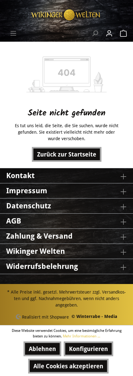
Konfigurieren (88, 348)
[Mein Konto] (109, 33)
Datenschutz (28, 206)
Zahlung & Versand (39, 236)
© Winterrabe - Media (94, 316)
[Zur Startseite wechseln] (66, 15)
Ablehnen (42, 348)
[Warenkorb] (121, 33)
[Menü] (13, 33)
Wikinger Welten (35, 251)
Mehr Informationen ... (81, 336)
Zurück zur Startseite (66, 154)
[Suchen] (95, 33)
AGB (13, 221)
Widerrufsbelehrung (42, 266)
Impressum (26, 190)
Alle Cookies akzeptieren (68, 366)
